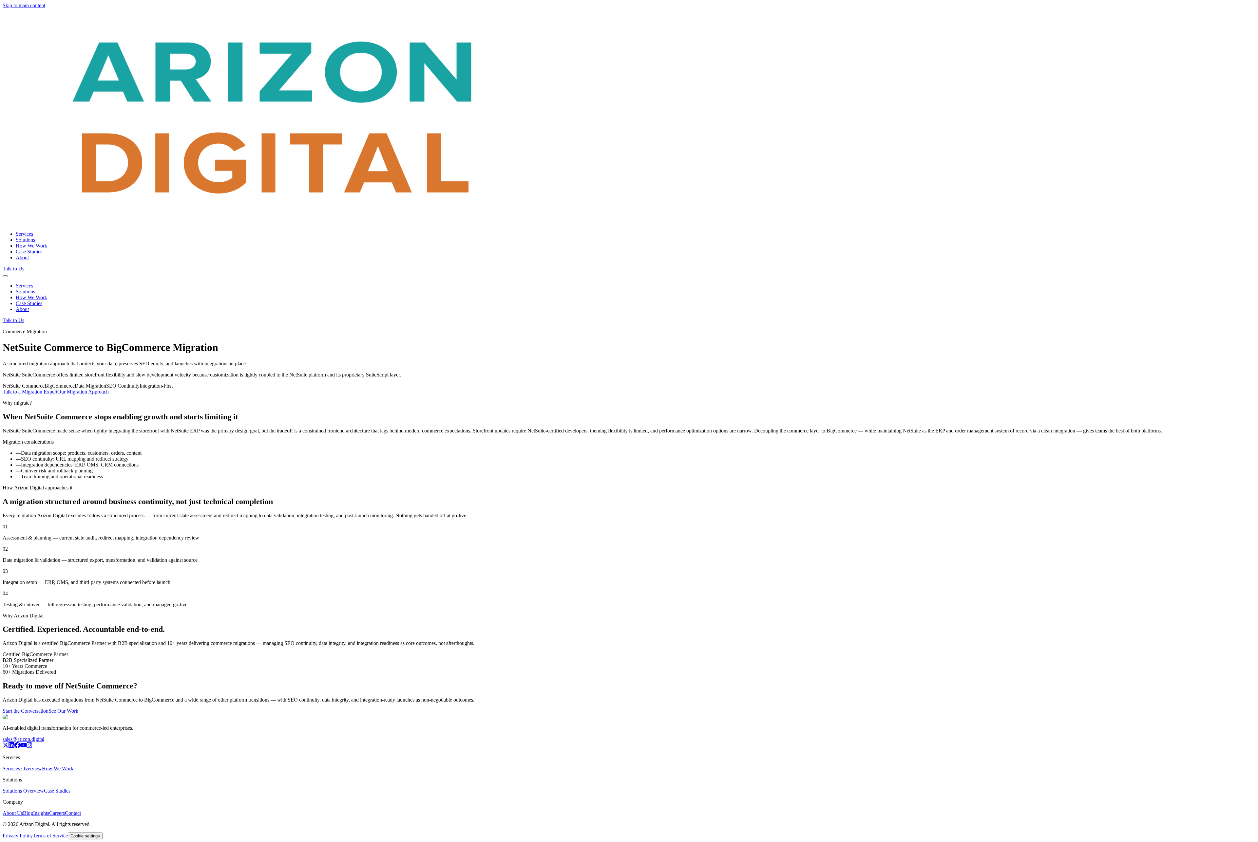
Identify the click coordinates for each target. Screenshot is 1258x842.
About (22, 257)
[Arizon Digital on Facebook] (17, 746)
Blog (28, 813)
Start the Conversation (25, 711)
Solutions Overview (23, 791)
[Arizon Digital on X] (6, 746)
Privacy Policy (18, 835)
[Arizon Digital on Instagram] (29, 746)
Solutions (25, 240)
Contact (73, 813)
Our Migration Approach (83, 391)
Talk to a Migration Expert (30, 391)
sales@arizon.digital (23, 739)
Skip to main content (24, 5)
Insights (41, 813)
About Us (13, 813)
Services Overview (22, 768)
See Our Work (63, 711)
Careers (57, 813)
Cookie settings (85, 835)
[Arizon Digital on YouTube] (23, 746)
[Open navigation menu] (5, 276)
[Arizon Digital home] (273, 223)
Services (24, 234)
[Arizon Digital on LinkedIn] (11, 746)
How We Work (31, 245)
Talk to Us (13, 268)
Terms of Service (50, 835)
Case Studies (29, 251)
